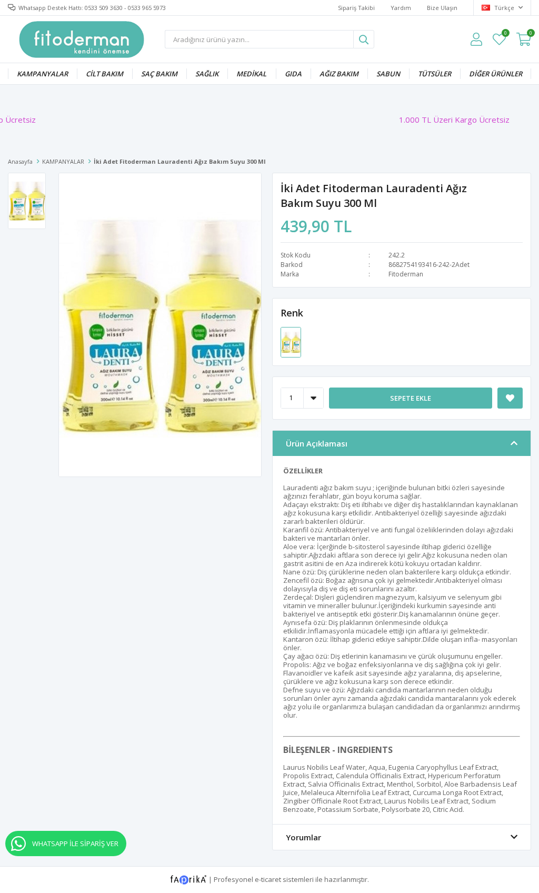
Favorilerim (505, 34)
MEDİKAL (251, 73)
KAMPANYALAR (42, 73)
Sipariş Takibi (356, 8)
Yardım (401, 8)
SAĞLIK (206, 73)
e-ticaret (268, 879)
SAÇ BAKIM (159, 73)
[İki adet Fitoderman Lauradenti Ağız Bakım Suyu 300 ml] (291, 341)
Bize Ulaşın (442, 8)
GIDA (293, 73)
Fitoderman (405, 274)
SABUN (388, 73)
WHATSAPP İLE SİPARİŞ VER (75, 843)
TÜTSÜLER (434, 73)
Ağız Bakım (339, 73)
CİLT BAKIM (104, 73)
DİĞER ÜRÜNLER (495, 73)
